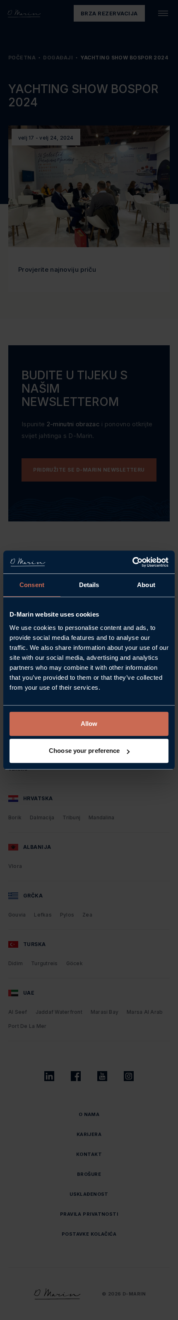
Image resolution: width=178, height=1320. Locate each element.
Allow (89, 723)
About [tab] (146, 584)
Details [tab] (89, 584)
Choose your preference (84, 750)
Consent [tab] (31, 584)
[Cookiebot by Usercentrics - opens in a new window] (132, 562)
